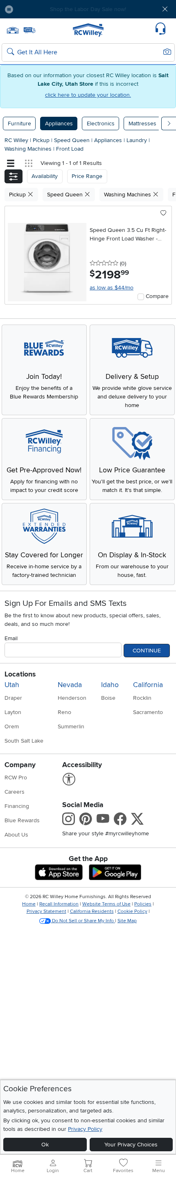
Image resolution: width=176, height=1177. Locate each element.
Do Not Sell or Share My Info (83, 921)
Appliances (59, 123)
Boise (108, 697)
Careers (15, 791)
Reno (64, 712)
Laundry (137, 140)
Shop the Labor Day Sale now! (88, 9)
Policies (142, 904)
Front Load (69, 148)
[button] (33, 9)
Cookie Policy (132, 911)
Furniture (19, 123)
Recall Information (59, 904)
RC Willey (16, 140)
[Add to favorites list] (163, 213)
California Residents (92, 911)
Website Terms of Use (106, 904)
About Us (16, 834)
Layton (13, 712)
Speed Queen (72, 140)
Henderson (72, 697)
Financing (17, 806)
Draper (13, 697)
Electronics (101, 123)
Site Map (127, 921)
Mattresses (142, 123)
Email (11, 638)
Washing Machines (29, 148)
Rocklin (142, 697)
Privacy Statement (46, 911)
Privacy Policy (85, 1129)
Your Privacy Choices (131, 1144)
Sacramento (148, 712)
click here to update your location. (88, 94)
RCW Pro (16, 777)
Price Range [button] (87, 176)
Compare (157, 296)
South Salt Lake (24, 740)
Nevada (70, 685)
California (148, 685)
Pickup (42, 140)
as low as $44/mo (111, 287)
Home (29, 904)
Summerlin (71, 726)
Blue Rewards (22, 820)
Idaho (110, 685)
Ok (45, 1144)
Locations (20, 674)
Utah (12, 685)
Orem (12, 726)
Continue (147, 650)
